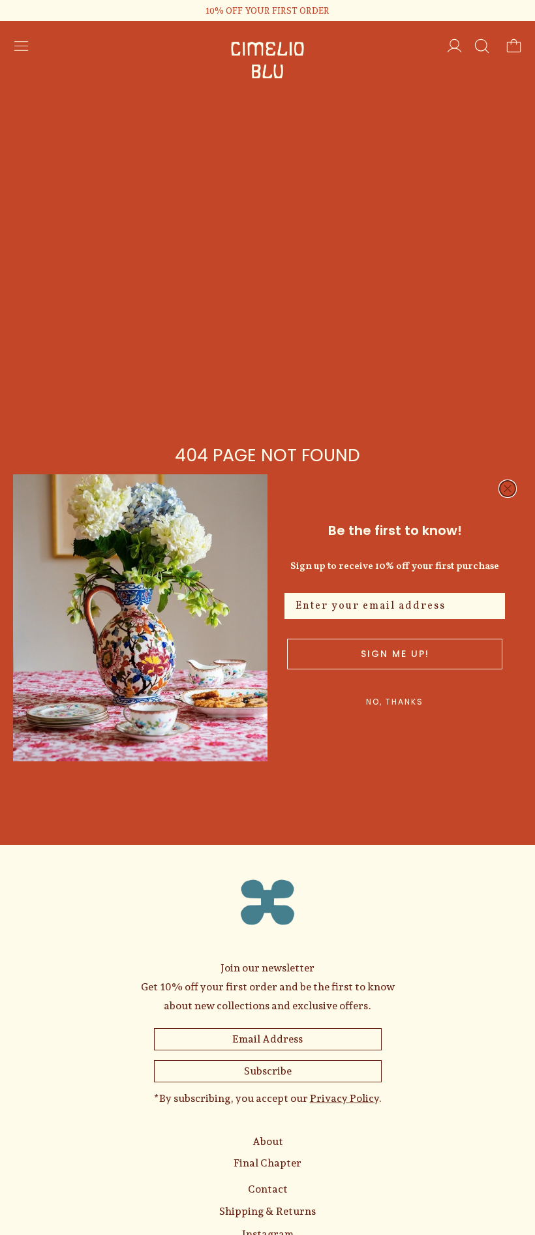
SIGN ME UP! (395, 653)
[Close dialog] (507, 488)
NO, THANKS (394, 701)
